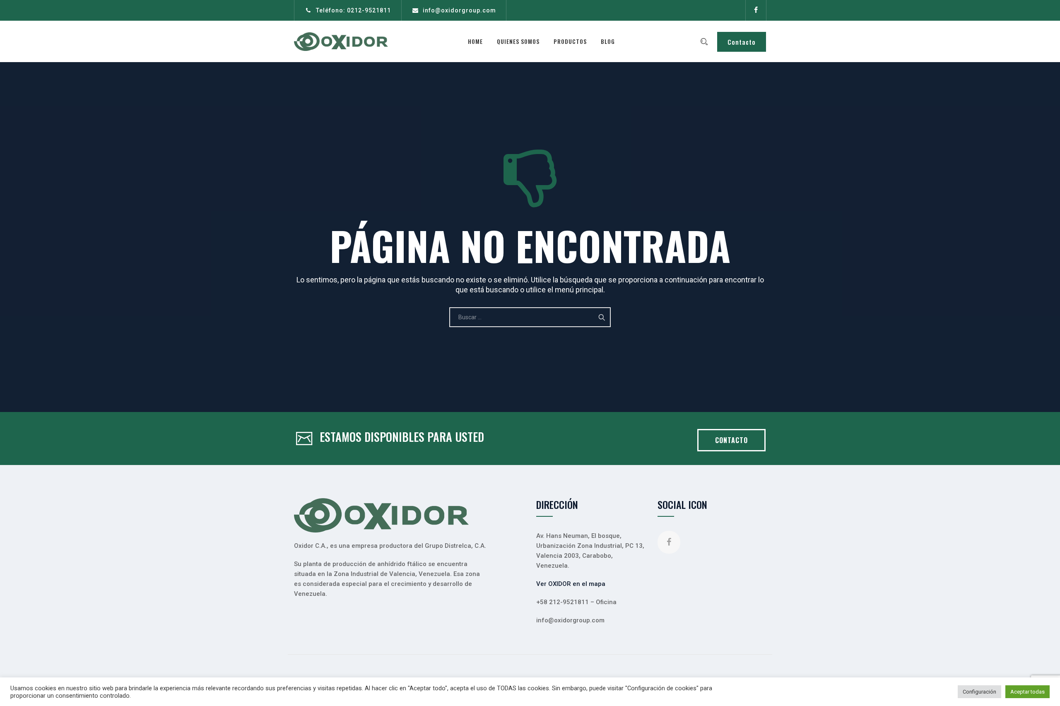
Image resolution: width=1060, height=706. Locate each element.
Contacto (742, 41)
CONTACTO (731, 440)
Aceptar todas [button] (1027, 692)
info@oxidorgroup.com (459, 10)
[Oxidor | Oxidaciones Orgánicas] (341, 41)
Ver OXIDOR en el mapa (570, 584)
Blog (608, 41)
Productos (570, 41)
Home (475, 41)
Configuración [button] (979, 692)
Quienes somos (518, 41)
